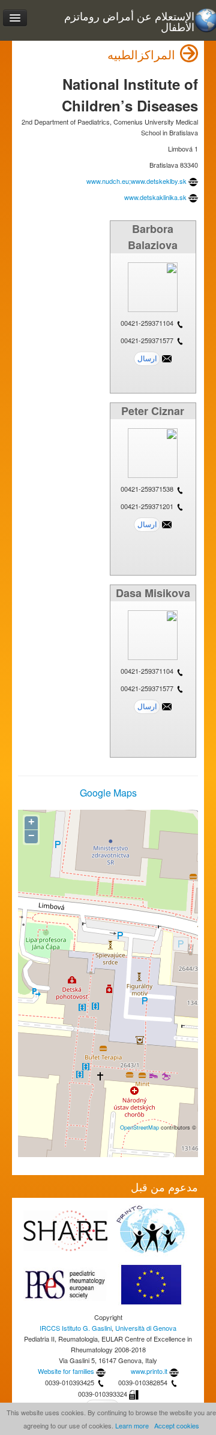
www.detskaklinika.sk (155, 197)
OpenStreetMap (139, 1127)
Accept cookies (176, 1425)
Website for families (66, 1371)
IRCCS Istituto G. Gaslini (76, 1328)
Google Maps (108, 793)
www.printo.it (149, 1371)
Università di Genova (145, 1328)
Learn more (132, 1425)
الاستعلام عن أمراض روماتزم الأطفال (129, 21)
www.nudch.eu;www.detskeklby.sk (136, 181)
